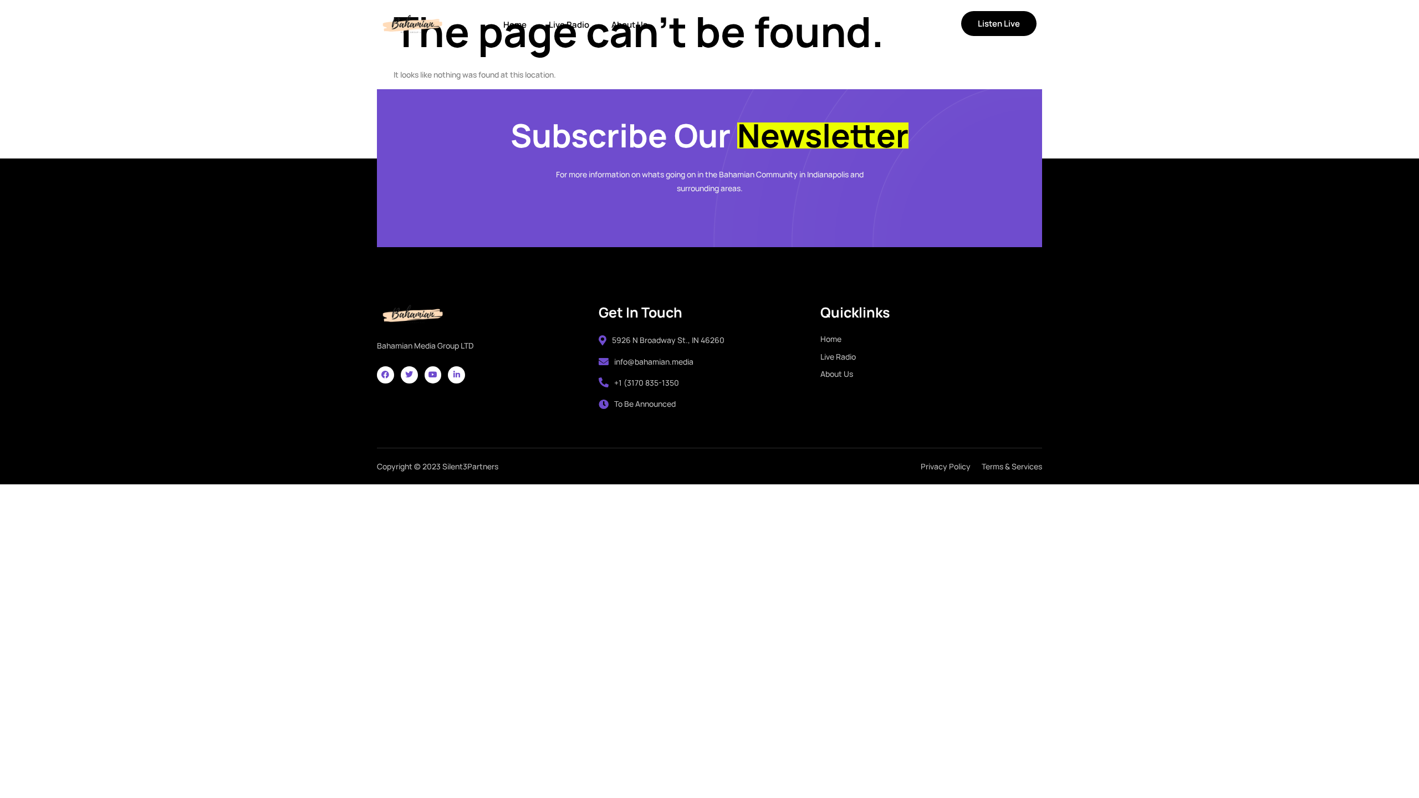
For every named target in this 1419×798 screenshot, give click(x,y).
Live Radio (569, 24)
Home (515, 24)
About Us (629, 24)
